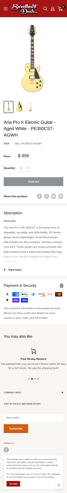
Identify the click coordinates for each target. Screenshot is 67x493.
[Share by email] (60, 196)
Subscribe (16, 428)
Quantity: (10, 167)
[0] (60, 8)
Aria (6, 143)
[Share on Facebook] (39, 196)
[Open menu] (5, 8)
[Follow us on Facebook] (6, 449)
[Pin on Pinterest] (46, 196)
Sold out (33, 181)
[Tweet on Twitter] (53, 196)
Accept (13, 483)
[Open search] (45, 9)
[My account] (53, 9)
